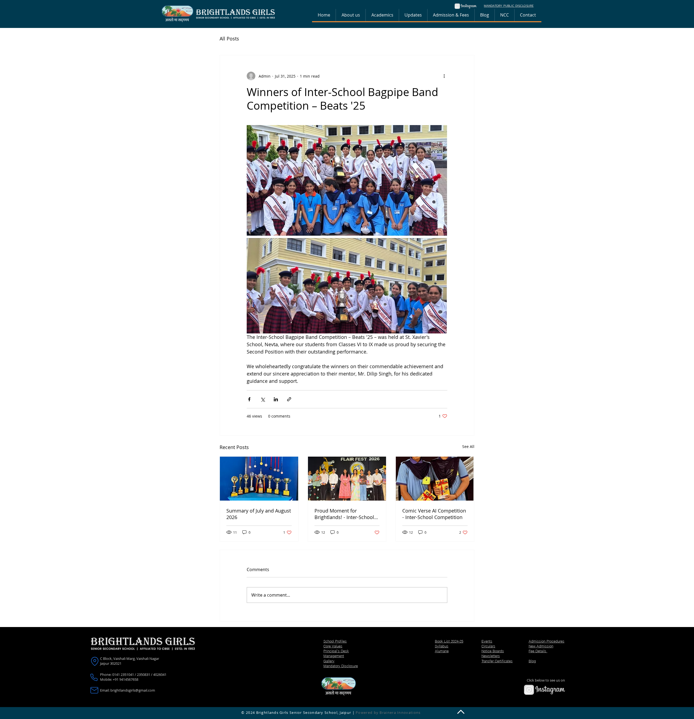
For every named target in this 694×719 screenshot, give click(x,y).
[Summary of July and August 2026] (259, 479)
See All (468, 446)
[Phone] (93, 677)
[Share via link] (289, 399)
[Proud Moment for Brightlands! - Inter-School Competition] (347, 479)
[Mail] (94, 690)
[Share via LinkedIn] (275, 399)
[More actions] (444, 76)
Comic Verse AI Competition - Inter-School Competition (434, 513)
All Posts (229, 38)
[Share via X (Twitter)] (262, 399)
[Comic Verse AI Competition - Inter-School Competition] (435, 479)
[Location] (94, 661)
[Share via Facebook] (249, 399)
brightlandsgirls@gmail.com (132, 690)
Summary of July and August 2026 (258, 513)
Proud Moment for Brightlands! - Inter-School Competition (344, 513)
